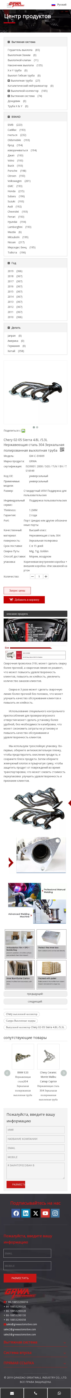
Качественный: (13, 530)
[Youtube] (45, 1213)
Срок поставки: (13, 546)
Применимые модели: (12, 483)
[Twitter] (35, 1213)
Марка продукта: (14, 461)
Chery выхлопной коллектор (21, 1014)
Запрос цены (17, 590)
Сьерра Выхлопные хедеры (20, 1020)
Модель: (9, 456)
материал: (10, 535)
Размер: (8, 490)
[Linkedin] (25, 1213)
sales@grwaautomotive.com (21, 1324)
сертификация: (13, 466)
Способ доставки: (15, 556)
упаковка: (9, 561)
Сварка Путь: (12, 551)
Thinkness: (10, 510)
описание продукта (17, 613)
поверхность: (12, 540)
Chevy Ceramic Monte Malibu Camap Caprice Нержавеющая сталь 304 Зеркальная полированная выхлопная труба (48, 1086)
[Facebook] (15, 1213)
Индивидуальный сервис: (14, 503)
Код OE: (8, 476)
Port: (6, 520)
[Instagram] (55, 1213)
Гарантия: (10, 515)
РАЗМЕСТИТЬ (18, 1184)
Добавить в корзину (27, 599)
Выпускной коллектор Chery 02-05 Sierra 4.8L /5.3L (35, 1027)
